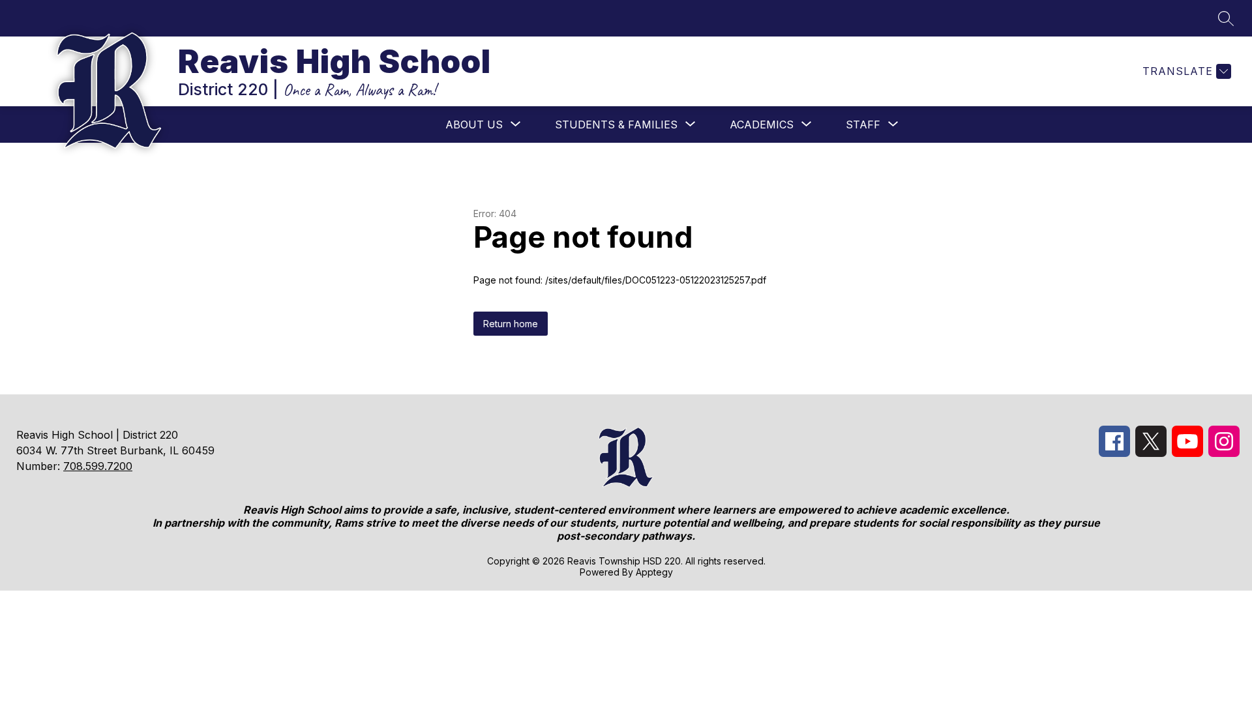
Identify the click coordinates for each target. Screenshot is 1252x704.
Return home (510, 323)
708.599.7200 (97, 466)
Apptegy (654, 572)
